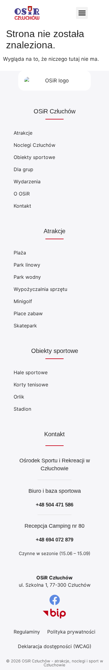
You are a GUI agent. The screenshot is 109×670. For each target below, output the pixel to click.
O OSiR (22, 194)
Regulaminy (27, 632)
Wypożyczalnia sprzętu (40, 289)
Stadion (22, 409)
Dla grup (23, 169)
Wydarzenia (27, 181)
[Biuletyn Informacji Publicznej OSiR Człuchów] (54, 614)
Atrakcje (23, 133)
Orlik (19, 397)
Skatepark (25, 326)
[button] (82, 13)
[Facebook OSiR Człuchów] (54, 600)
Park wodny (27, 277)
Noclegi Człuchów (34, 145)
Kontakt (22, 206)
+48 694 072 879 (54, 540)
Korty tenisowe (31, 385)
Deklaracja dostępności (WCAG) (54, 646)
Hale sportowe (31, 372)
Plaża (20, 253)
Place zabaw (28, 313)
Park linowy (27, 265)
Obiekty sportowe (34, 157)
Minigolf (23, 301)
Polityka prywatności (71, 632)
